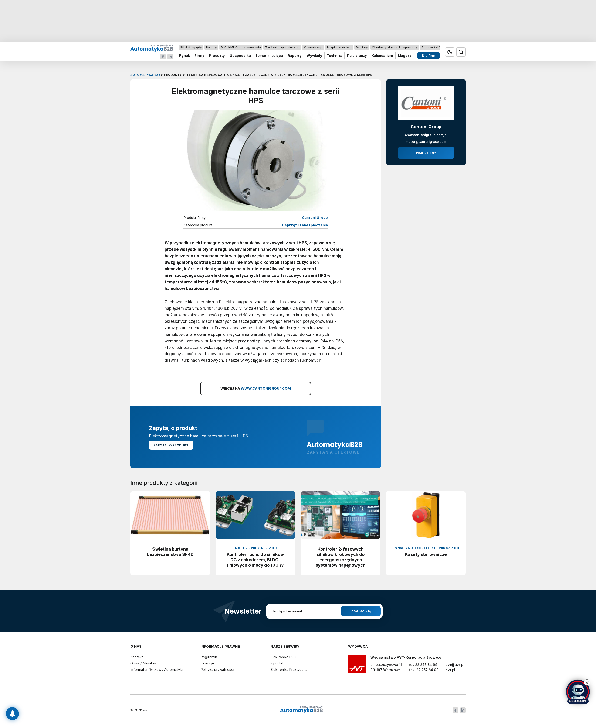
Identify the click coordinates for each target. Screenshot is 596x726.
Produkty (217, 56)
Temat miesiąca (269, 56)
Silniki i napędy (191, 47)
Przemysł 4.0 (431, 47)
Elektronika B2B (283, 657)
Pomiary (362, 47)
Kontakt (136, 657)
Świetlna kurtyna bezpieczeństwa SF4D (170, 551)
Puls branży (357, 56)
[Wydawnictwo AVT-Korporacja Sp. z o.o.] (357, 665)
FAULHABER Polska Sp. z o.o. (255, 548)
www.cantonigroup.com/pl (426, 135)
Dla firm (428, 56)
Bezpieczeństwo (339, 47)
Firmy (199, 56)
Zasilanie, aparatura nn (282, 47)
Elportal (277, 663)
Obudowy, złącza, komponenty (394, 47)
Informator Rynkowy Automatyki (156, 669)
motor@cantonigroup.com (426, 142)
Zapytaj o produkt (171, 445)
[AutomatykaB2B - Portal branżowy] (151, 48)
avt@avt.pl (455, 664)
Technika (334, 56)
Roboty (211, 47)
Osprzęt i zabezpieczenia (305, 225)
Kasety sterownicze (426, 554)
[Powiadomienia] (12, 713)
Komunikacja (313, 47)
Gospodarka (240, 56)
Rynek (184, 56)
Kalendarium (382, 56)
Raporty (295, 56)
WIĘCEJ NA (255, 388)
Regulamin (208, 657)
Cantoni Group (315, 218)
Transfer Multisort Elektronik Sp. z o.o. (426, 548)
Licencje (207, 663)
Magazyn (405, 56)
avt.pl (450, 670)
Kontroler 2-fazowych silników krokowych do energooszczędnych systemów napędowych (341, 557)
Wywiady (314, 56)
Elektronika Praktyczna (289, 669)
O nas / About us (143, 663)
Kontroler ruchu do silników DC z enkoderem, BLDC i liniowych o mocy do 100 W (255, 560)
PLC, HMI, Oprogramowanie (241, 47)
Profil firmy (426, 153)
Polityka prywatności (217, 669)
